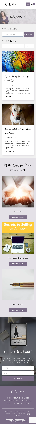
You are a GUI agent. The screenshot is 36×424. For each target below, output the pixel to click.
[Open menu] (28, 4)
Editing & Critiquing (11, 401)
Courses (29, 401)
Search (29, 46)
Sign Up (18, 379)
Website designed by (19, 420)
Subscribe (29, 34)
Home (9, 398)
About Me (16, 398)
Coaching (25, 398)
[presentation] (18, 61)
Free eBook (25, 404)
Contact (16, 404)
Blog (9, 404)
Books (22, 401)
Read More (9, 97)
